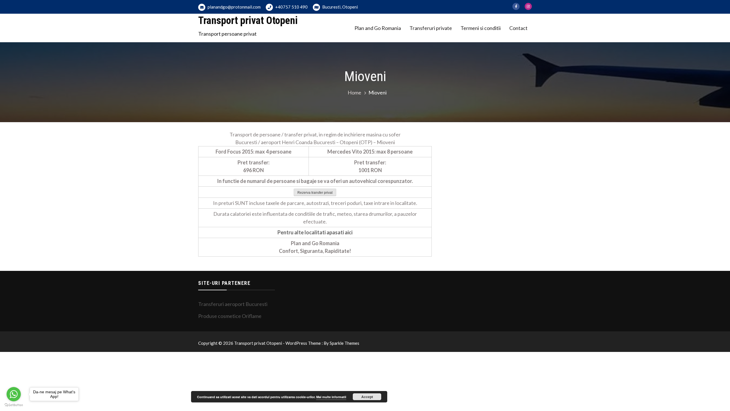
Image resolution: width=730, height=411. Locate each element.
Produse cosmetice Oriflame (229, 316)
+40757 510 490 (291, 6)
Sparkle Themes (344, 343)
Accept (367, 396)
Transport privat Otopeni (248, 21)
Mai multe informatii (331, 397)
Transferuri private (430, 28)
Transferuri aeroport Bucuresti (232, 304)
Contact (518, 28)
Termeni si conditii (481, 28)
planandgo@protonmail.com (234, 6)
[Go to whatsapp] (14, 394)
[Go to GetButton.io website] (14, 405)
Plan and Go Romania (377, 28)
